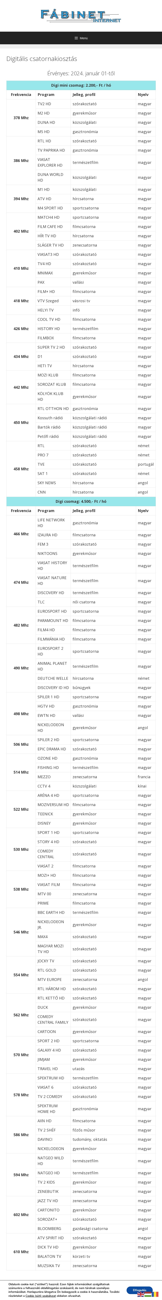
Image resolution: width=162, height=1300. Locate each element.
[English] (140, 1293)
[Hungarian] (148, 1293)
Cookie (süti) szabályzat (41, 1296)
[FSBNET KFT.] (81, 15)
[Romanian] (155, 1293)
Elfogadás (139, 1290)
